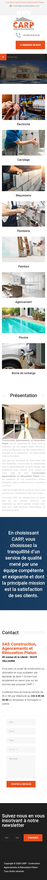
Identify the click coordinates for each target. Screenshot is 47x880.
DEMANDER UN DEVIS (31, 45)
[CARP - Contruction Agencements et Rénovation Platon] (23, 23)
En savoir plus (23, 117)
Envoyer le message (21, 784)
